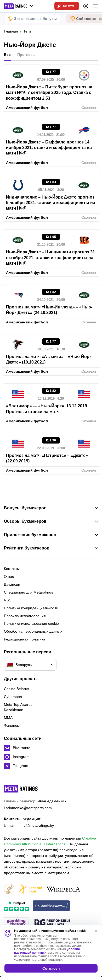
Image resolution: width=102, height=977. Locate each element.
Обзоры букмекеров (25, 521)
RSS (7, 600)
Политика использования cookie (31, 623)
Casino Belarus (16, 689)
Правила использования (25, 616)
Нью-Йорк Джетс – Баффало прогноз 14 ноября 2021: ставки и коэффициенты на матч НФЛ (49, 148)
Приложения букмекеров (30, 535)
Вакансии (12, 584)
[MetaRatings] (21, 789)
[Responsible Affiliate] (52, 923)
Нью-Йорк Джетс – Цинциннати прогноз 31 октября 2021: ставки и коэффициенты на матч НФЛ (50, 257)
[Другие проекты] (18, 6)
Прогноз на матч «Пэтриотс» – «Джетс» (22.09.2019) (47, 458)
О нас (9, 576)
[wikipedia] (63, 889)
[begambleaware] (51, 906)
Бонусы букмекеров (25, 508)
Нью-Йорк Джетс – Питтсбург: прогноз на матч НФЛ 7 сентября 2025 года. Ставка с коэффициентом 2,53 (49, 92)
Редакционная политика (24, 639)
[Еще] (95, 6)
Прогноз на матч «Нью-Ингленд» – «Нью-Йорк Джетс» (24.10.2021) (49, 310)
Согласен (51, 968)
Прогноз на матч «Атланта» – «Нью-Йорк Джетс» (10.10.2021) (49, 359)
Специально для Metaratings (28, 592)
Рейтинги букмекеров (26, 548)
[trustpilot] (16, 906)
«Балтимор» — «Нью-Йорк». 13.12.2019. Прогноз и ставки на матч (47, 409)
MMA (8, 718)
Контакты (12, 569)
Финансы (12, 725)
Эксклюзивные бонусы (35, 19)
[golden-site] (30, 889)
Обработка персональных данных (33, 631)
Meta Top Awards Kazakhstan (18, 707)
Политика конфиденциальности (31, 608)
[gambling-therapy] (16, 922)
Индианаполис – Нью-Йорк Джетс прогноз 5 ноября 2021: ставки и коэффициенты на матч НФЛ (50, 203)
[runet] (9, 889)
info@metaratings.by (37, 825)
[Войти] (85, 6)
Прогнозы (26, 54)
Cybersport (13, 697)
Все (7, 54)
